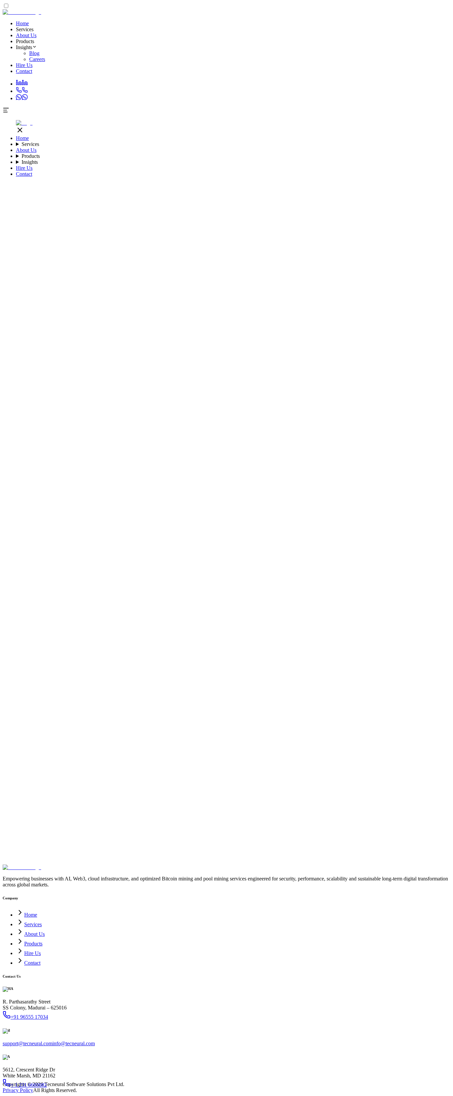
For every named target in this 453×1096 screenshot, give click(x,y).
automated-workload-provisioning (187, 517)
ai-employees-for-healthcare (389, 451)
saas (120, 523)
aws (7, 416)
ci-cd (357, 511)
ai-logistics (194, 529)
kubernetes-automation (94, 517)
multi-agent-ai (298, 481)
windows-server (303, 421)
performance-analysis (51, 511)
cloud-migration (201, 416)
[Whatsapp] (22, 98)
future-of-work (422, 481)
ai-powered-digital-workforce (255, 475)
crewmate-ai (143, 451)
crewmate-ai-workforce (200, 475)
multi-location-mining (329, 511)
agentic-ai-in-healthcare (373, 457)
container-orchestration (321, 433)
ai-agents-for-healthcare (324, 457)
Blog (34, 53)
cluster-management (394, 517)
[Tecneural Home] (22, 12)
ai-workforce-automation (362, 475)
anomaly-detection (92, 511)
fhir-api (238, 439)
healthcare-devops (60, 433)
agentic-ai (398, 475)
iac (348, 433)
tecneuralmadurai (27, 451)
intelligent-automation (347, 469)
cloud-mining (354, 505)
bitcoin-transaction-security (113, 499)
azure (61, 416)
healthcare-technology (227, 433)
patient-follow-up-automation (101, 469)
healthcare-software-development (50, 445)
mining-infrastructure (390, 505)
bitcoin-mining (45, 505)
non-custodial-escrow (261, 499)
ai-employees (215, 451)
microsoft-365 (272, 421)
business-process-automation (400, 469)
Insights (30, 162)
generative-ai (41, 529)
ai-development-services (69, 475)
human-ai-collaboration (382, 481)
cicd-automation (187, 433)
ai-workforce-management (297, 469)
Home (22, 23)
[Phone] (22, 91)
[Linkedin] (22, 84)
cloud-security (163, 427)
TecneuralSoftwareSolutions (78, 535)
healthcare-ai (242, 451)
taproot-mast (303, 493)
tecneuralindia (95, 451)
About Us (26, 35)
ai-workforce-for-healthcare (331, 451)
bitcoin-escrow (111, 493)
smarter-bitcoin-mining (83, 505)
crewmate (120, 451)
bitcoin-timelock (333, 493)
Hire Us (24, 65)
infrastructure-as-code (321, 427)
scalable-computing (80, 421)
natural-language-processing (83, 529)
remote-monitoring (287, 511)
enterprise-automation (55, 487)
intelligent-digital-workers (105, 487)
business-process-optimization (315, 487)
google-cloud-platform (130, 416)
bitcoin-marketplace (64, 499)
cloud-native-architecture (239, 523)
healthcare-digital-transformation (210, 469)
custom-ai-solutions (182, 487)
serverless (172, 421)
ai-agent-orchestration (335, 481)
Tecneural (331, 445)
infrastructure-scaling (330, 416)
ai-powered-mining (222, 505)
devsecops (286, 433)
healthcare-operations (154, 469)
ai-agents (295, 475)
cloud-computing (236, 416)
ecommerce (150, 523)
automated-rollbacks (352, 517)
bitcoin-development (381, 499)
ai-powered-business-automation (62, 493)
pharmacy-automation (48, 469)
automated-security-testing (92, 439)
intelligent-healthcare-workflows (58, 463)
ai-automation (422, 475)
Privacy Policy (18, 1090)
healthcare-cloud (323, 439)
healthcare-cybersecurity (366, 439)
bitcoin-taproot (275, 493)
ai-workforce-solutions (114, 481)
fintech (131, 523)
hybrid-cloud (243, 421)
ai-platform (37, 535)
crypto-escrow (224, 499)
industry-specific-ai (334, 523)
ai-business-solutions (69, 481)
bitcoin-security (157, 499)
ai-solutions (365, 523)
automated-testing (369, 433)
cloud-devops (212, 445)
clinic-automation (282, 457)
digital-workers (320, 475)
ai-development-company (229, 487)
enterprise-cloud (213, 421)
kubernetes (59, 427)
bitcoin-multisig (243, 493)
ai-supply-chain (221, 529)
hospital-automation (243, 457)
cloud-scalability (195, 427)
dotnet (326, 421)
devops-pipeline (126, 433)
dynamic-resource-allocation (252, 517)
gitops (58, 439)
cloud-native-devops (248, 445)
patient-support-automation (183, 463)
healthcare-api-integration (279, 439)
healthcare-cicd (94, 433)
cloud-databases (145, 421)
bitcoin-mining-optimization (271, 505)
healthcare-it (262, 433)
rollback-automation (180, 439)
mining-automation (320, 505)
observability (39, 439)
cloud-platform (169, 416)
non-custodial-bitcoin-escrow (156, 493)
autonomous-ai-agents (261, 481)
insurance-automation (378, 463)
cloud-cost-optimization (274, 427)
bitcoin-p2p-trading (207, 493)
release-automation (139, 439)
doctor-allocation (338, 463)
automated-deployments (306, 517)
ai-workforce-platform (179, 451)
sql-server (343, 421)
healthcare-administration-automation (64, 457)
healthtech (402, 439)
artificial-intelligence (407, 421)
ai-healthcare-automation (129, 457)
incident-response (43, 523)
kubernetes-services (178, 445)
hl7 (249, 439)
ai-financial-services (293, 529)
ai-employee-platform (160, 481)
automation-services (50, 517)
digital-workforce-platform (210, 481)
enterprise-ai (257, 469)
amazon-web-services (33, 416)
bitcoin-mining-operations (134, 505)
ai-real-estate (395, 529)
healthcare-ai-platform (117, 475)
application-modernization (281, 416)
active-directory (369, 421)
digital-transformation (374, 416)
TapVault (351, 499)
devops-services (101, 445)
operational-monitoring (244, 511)
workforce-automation (370, 487)
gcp (103, 416)
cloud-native (84, 427)
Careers (37, 59)
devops (189, 421)
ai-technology (270, 487)
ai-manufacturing (255, 529)
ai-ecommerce (168, 529)
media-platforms (196, 523)
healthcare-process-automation (123, 463)
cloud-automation (362, 427)
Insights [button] (24, 47)
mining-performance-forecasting (187, 511)
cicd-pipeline (156, 433)
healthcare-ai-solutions (279, 451)
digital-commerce (191, 499)
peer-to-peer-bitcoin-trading (313, 499)
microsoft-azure (83, 416)
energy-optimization (133, 511)
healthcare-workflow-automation (189, 457)
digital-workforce (158, 475)
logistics (170, 523)
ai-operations (406, 487)
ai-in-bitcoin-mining (182, 505)
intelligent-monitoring (385, 511)
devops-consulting (399, 427)
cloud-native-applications (123, 427)
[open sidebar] (6, 111)
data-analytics (34, 427)
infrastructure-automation (295, 445)
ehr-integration (216, 439)
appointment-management (293, 463)
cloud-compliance (231, 427)
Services (30, 144)
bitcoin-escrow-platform (406, 493)
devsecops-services (138, 445)
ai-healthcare (327, 529)
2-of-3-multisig (365, 493)
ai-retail (348, 529)
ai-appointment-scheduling (238, 463)
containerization (135, 517)
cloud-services (45, 421)
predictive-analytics (133, 529)
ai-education (369, 529)
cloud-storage (114, 421)
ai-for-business (147, 487)
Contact (24, 71)
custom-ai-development (289, 523)
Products (31, 156)
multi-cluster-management (89, 523)
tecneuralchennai (63, 451)
